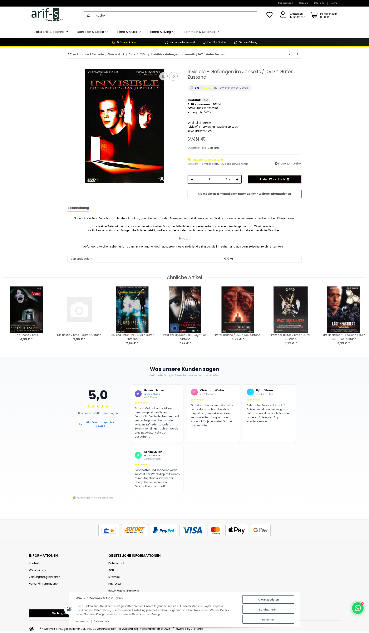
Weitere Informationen (275, 194)
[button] (292, 16)
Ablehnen (268, 619)
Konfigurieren (268, 609)
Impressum (82, 621)
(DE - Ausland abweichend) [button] (231, 163)
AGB (111, 570)
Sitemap (114, 577)
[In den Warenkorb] (70, 67)
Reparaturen (285, 3)
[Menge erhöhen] (237, 179)
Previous (9, 318)
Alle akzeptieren (268, 599)
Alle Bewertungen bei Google (100, 424)
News (334, 3)
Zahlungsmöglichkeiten (44, 577)
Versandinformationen (44, 584)
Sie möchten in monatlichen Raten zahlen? (244, 194)
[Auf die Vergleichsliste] (163, 76)
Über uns (319, 3)
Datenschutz (101, 621)
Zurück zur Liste (79, 54)
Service (303, 3)
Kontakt (34, 563)
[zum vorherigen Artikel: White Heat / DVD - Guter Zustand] (290, 54)
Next (360, 318)
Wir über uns (37, 570)
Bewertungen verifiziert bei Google (94, 497)
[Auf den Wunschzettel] (173, 76)
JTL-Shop (197, 629)
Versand (213, 148)
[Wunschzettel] (269, 16)
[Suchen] (88, 16)
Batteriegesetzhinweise (124, 590)
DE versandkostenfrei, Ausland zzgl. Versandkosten (126, 629)
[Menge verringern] (192, 179)
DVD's (207, 112)
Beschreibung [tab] (78, 208)
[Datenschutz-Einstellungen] (31, 629)
